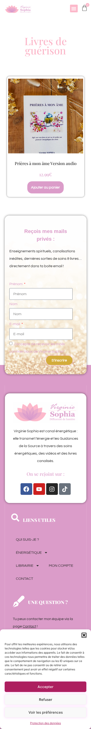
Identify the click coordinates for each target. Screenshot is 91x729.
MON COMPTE (61, 565)
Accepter (45, 687)
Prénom (16, 284)
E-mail (15, 324)
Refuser (45, 699)
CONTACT (24, 578)
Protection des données (45, 723)
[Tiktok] (65, 489)
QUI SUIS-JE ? (27, 539)
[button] (84, 635)
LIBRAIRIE (24, 565)
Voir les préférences (45, 712)
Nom (13, 304)
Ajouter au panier (45, 187)
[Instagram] (52, 489)
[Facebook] (26, 489)
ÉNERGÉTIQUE (29, 552)
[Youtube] (39, 489)
